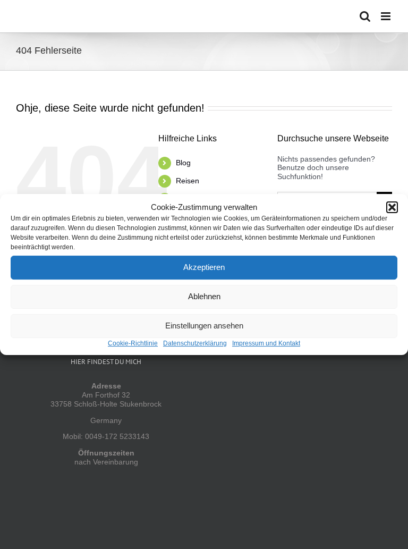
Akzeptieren (204, 267)
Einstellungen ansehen (204, 325)
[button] (392, 207)
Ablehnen (204, 296)
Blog (183, 162)
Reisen (187, 180)
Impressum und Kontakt (266, 343)
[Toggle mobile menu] (386, 16)
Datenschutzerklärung (195, 343)
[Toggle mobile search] (365, 16)
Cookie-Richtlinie (133, 343)
